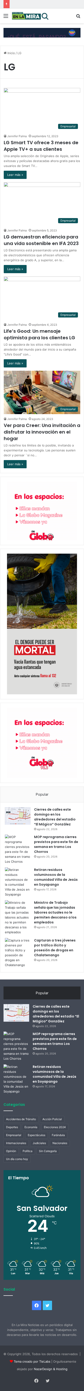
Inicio (11, 53)
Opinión (11, 1151)
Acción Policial (52, 1119)
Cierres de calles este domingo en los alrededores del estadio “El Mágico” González (55, 817)
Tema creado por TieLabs (32, 1361)
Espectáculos (36, 1135)
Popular (42, 794)
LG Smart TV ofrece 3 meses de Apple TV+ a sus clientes (41, 145)
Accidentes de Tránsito (21, 1119)
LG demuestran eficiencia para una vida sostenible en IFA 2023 (41, 240)
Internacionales (16, 1143)
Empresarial (13, 1135)
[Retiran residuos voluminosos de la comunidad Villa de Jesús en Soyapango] (18, 882)
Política (27, 1151)
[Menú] (6, 17)
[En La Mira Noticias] (30, 16)
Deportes (12, 1127)
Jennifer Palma (17, 136)
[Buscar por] (78, 17)
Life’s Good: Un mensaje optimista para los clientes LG (39, 334)
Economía (30, 1127)
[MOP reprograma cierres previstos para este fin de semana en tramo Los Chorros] (18, 849)
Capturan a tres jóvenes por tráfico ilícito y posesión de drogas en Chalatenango (55, 947)
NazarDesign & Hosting (50, 1369)
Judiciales (39, 1143)
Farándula (58, 1135)
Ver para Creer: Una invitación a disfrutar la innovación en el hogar (42, 432)
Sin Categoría (48, 1151)
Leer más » (15, 175)
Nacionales (59, 1143)
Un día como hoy (17, 1159)
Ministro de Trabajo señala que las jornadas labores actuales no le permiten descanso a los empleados (55, 912)
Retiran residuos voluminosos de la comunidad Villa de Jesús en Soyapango (56, 877)
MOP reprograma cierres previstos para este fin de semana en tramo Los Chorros (56, 844)
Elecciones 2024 (55, 1127)
